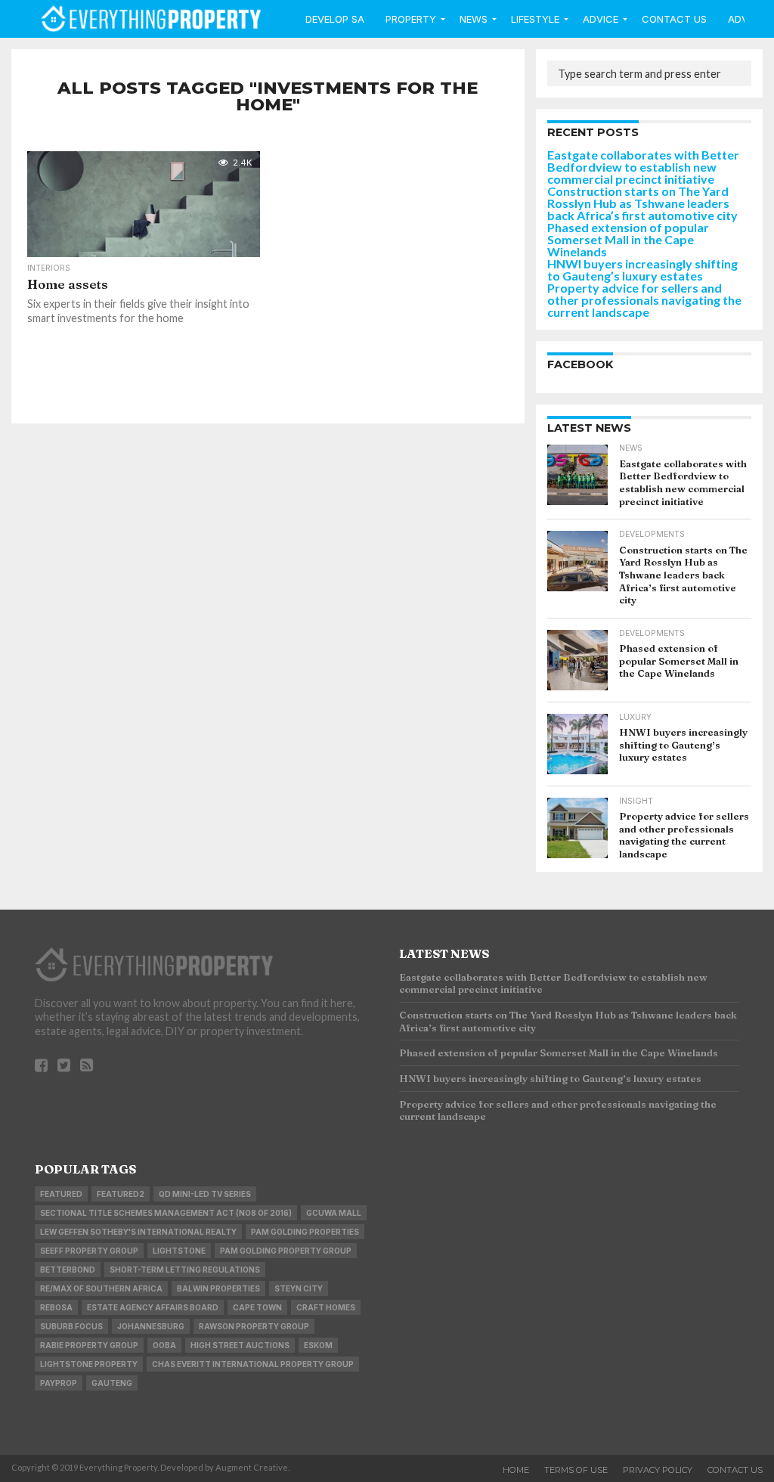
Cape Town (257, 1307)
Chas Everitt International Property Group (253, 1364)
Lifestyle (535, 19)
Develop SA (334, 19)
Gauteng (111, 1382)
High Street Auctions (239, 1345)
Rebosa (56, 1307)
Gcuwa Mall (333, 1212)
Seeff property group (89, 1250)
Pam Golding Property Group (285, 1250)
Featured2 (120, 1193)
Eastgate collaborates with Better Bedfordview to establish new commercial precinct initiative (643, 166)
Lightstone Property (89, 1364)
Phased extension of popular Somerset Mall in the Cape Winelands (628, 239)
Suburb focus (71, 1326)
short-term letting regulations (185, 1269)
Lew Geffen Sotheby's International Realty (138, 1231)
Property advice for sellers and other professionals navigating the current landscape (644, 300)
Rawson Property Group (254, 1326)
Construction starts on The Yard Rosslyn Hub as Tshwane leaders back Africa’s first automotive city (642, 203)
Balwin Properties (218, 1288)
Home (516, 1470)
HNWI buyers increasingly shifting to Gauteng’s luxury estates (642, 269)
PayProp (58, 1382)
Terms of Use (576, 1470)
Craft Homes (325, 1307)
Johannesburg (150, 1326)
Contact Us (674, 19)
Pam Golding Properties (305, 1231)
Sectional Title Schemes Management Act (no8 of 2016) (166, 1212)
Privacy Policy (657, 1470)
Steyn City (298, 1288)
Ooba (164, 1345)
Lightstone (179, 1250)
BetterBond (67, 1269)
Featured (61, 1193)
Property (410, 19)
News (474, 19)
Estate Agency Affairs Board (152, 1307)
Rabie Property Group (89, 1345)
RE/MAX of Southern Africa (101, 1288)
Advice (600, 19)
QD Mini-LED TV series (205, 1193)
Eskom (318, 1345)
